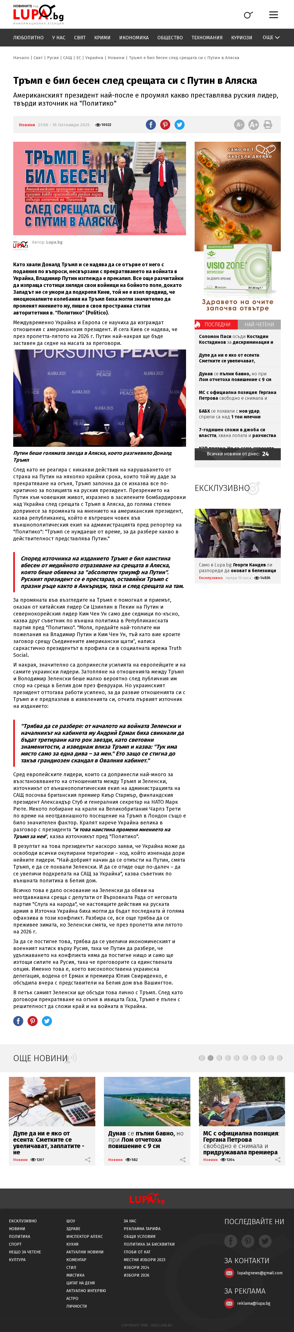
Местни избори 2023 (144, 1259)
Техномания (207, 38)
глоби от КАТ (137, 1252)
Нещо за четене (25, 1252)
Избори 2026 (136, 1275)
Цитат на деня (80, 1283)
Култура (17, 1259)
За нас (130, 1221)
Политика (19, 1236)
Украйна (94, 57)
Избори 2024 (136, 1267)
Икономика (134, 38)
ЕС (78, 57)
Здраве (73, 1228)
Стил (71, 1267)
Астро (72, 1298)
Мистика (75, 1275)
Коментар (76, 1259)
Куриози (241, 38)
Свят (80, 38)
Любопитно (28, 38)
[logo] (38, 14)
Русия (53, 57)
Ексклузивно (211, 578)
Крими (102, 38)
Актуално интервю (86, 1290)
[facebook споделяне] (151, 124)
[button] (202, 1058)
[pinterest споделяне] (165, 124)
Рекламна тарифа (142, 1228)
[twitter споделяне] (180, 124)
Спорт (15, 1244)
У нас (58, 38)
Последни (218, 324)
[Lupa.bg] (20, 247)
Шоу (70, 1221)
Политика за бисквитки (149, 1244)
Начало (21, 57)
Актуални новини (85, 1252)
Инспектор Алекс (84, 1236)
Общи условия (140, 1236)
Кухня (72, 1244)
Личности (76, 1306)
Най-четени (259, 324)
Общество (170, 38)
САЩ (67, 57)
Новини (116, 57)
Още (268, 37)
